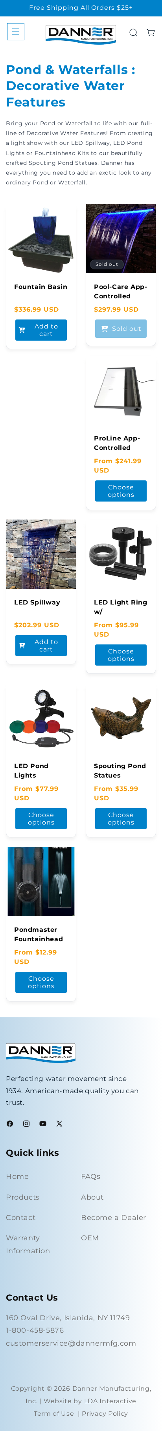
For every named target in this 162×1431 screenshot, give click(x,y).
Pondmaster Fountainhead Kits (38, 939)
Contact (20, 1217)
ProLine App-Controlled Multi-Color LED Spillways (119, 452)
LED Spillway (37, 602)
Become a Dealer (113, 1217)
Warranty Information (28, 1244)
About (92, 1197)
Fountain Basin (40, 287)
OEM (90, 1238)
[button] (15, 31)
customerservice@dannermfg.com (71, 1343)
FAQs (90, 1176)
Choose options (121, 491)
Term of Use (54, 1413)
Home (17, 1176)
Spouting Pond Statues (120, 770)
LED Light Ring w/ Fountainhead (120, 612)
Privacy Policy (105, 1413)
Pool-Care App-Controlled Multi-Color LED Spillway (120, 301)
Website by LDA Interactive (90, 1401)
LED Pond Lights (31, 770)
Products (23, 1197)
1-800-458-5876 (35, 1330)
